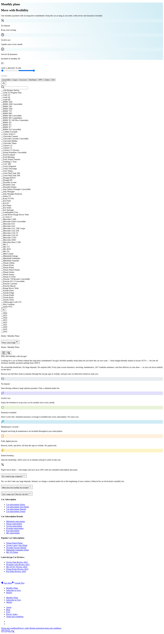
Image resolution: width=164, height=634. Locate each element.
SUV (53, 80)
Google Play (19, 583)
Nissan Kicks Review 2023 (17, 569)
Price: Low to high (8, 343)
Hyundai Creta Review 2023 (17, 564)
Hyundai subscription (14, 528)
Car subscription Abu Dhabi (17, 507)
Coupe (14, 80)
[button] (82, 90)
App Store (8, 583)
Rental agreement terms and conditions (45, 628)
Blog (8, 610)
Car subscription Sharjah (16, 509)
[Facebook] (5, 632)
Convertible (6, 80)
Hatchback (33, 80)
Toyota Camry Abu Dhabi (16, 545)
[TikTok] (11, 632)
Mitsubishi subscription (15, 521)
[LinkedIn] (8, 632)
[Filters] (3, 353)
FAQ (8, 612)
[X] (13, 632)
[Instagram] (2, 632)
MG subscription (13, 533)
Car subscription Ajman (15, 511)
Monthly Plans (12, 588)
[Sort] (8, 353)
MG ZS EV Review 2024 (16, 567)
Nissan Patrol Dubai (14, 543)
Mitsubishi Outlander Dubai (17, 550)
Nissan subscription (14, 524)
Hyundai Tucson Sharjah (16, 548)
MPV (41, 80)
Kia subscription (12, 531)
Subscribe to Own (13, 590)
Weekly (9, 593)
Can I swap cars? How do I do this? (15, 494)
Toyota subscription (14, 526)
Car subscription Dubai (15, 504)
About (8, 607)
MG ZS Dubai (12, 552)
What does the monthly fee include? (15, 488)
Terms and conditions (14, 616)
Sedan (47, 80)
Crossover (23, 80)
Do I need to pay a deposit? (12, 476)
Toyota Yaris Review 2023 (17, 562)
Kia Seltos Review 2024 (16, 571)
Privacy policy (12, 614)
